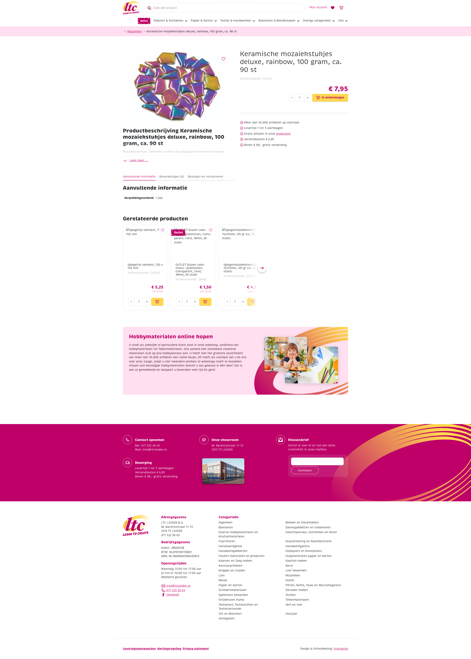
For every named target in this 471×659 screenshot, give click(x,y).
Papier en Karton (230, 585)
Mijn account (318, 7)
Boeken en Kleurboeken (302, 522)
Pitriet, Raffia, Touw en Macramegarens (313, 585)
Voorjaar (291, 613)
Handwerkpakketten (233, 551)
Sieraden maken (297, 590)
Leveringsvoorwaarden (139, 648)
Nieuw (223, 580)
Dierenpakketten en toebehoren (308, 527)
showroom (283, 133)
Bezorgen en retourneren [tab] (205, 176)
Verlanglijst (332, 7)
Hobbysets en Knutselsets (304, 551)
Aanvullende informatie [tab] (139, 176)
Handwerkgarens (298, 546)
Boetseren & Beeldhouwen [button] (276, 20)
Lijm (221, 575)
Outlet (144, 20)
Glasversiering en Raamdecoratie (309, 541)
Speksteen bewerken (233, 595)
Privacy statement (196, 648)
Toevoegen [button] (157, 302)
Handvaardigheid (230, 546)
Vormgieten (227, 618)
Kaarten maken (296, 560)
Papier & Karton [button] (202, 20)
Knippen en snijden (232, 570)
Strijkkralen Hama (231, 599)
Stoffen (291, 595)
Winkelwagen (341, 7)
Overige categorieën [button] (317, 20)
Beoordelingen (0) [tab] (171, 176)
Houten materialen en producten (242, 556)
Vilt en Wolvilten (230, 613)
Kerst (289, 565)
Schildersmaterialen (233, 590)
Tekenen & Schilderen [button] (168, 20)
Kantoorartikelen (230, 565)
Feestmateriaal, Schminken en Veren (311, 532)
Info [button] (341, 20)
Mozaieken (134, 31)
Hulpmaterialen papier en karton (309, 556)
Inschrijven (305, 470)
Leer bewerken (296, 570)
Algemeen (225, 522)
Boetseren (226, 527)
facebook (172, 594)
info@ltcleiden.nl (179, 585)
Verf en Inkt (294, 604)
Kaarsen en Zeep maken (235, 560)
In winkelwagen (333, 97)
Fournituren (227, 541)
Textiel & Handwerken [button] (235, 20)
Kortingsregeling (169, 648)
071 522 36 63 (175, 590)
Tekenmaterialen (297, 599)
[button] (262, 268)
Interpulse (341, 648)
